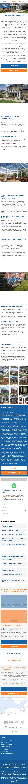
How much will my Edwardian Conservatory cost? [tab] (11, 569)
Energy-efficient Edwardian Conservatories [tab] (11, 525)
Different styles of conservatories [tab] (14, 544)
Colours (4, 507)
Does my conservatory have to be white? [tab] (13, 580)
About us (13, 642)
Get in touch (13, 65)
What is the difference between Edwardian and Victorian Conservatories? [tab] (12, 558)
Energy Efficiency (6, 480)
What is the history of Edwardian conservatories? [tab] (12, 564)
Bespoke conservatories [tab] (10, 530)
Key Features (5, 505)
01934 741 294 (5, 749)
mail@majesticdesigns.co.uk (8, 753)
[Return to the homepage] (4, 1)
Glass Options (5, 513)
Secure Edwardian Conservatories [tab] (14, 534)
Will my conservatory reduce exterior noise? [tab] (12, 575)
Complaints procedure (21, 766)
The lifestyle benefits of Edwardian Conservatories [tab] (13, 539)
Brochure (4, 510)
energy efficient (6, 496)
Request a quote (13, 70)
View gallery (13, 468)
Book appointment (13, 472)
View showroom (13, 689)
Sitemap (14, 769)
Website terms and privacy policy (9, 766)
